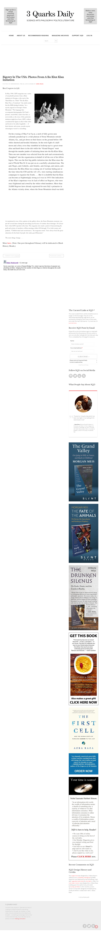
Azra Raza (39, 84)
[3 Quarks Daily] (50, 21)
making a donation (20, 918)
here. (9, 243)
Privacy (86, 365)
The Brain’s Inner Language (12, 255)
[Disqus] (33, 283)
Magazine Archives (60, 35)
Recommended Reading (38, 35)
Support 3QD (77, 35)
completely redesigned (83, 877)
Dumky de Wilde (75, 887)
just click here (72, 323)
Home (11, 35)
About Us (21, 35)
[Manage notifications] (96, 926)
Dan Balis (88, 881)
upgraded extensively (78, 881)
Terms (82, 365)
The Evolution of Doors (56, 255)
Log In (89, 35)
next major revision (74, 883)
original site (74, 876)
